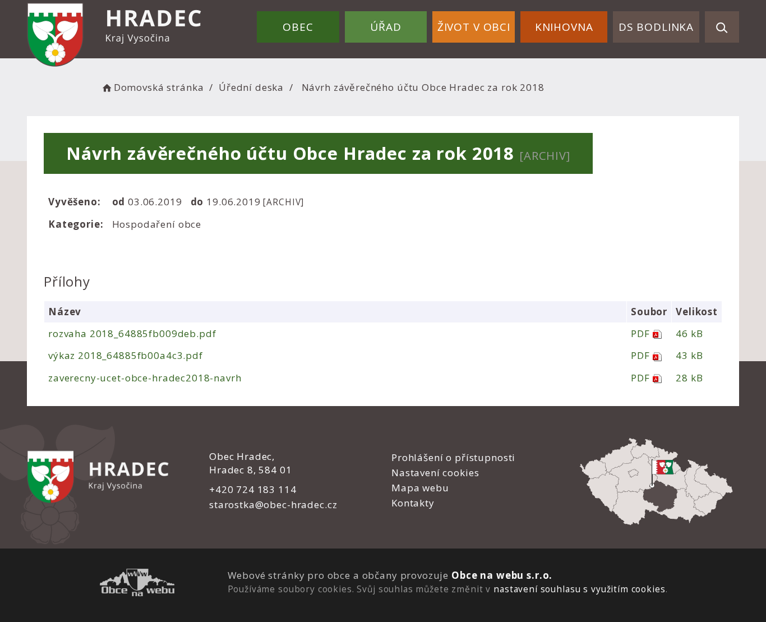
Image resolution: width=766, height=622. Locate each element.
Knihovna (564, 27)
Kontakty (413, 502)
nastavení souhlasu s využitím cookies (579, 589)
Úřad (385, 27)
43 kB (689, 355)
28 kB (689, 377)
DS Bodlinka (656, 27)
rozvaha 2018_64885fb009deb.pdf (132, 333)
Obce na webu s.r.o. (501, 575)
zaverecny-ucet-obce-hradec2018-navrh (145, 377)
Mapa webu (420, 487)
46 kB (689, 333)
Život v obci (473, 27)
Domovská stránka (159, 87)
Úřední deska (251, 87)
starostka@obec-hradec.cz (273, 504)
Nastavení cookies (435, 472)
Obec (298, 27)
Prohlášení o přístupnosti (453, 457)
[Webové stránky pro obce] (137, 584)
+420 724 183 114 (253, 489)
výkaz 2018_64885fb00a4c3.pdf (125, 355)
